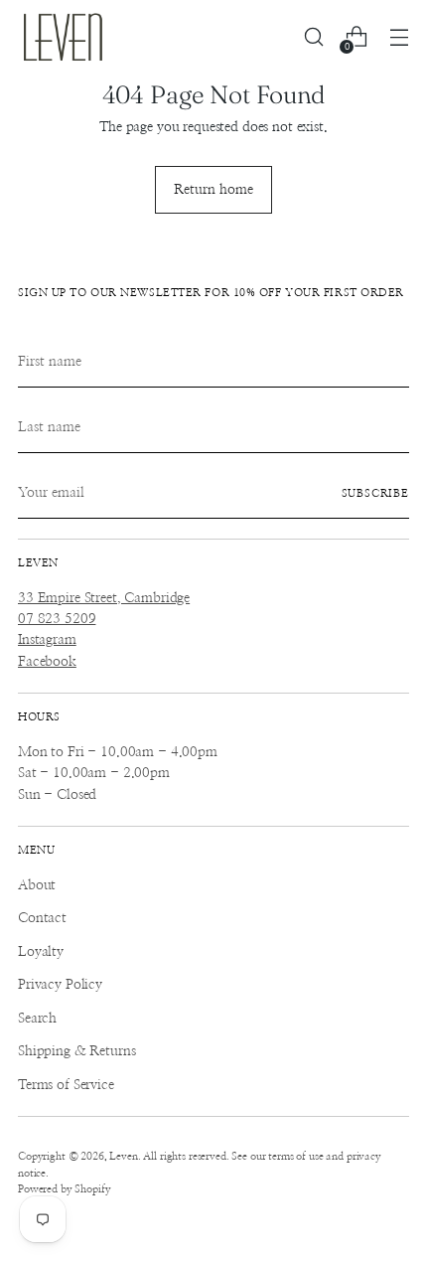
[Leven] (62, 37)
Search (37, 1018)
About (37, 885)
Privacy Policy (60, 985)
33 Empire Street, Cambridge (104, 598)
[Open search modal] (313, 37)
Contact (42, 918)
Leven (123, 1156)
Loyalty (41, 952)
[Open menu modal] (398, 37)
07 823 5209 (56, 619)
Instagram (47, 640)
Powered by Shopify (64, 1188)
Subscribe (376, 493)
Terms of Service (66, 1085)
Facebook (47, 662)
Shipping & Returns (76, 1051)
